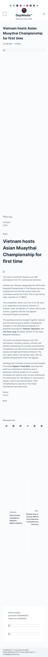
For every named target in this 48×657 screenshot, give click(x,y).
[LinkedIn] (20, 426)
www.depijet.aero (27, 652)
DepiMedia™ (24, 15)
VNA (5, 297)
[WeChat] (37, 5)
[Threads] (30, 5)
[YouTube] (27, 5)
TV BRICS (18, 44)
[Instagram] (20, 5)
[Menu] (44, 14)
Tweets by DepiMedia (17, 618)
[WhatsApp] (10, 5)
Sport (5, 234)
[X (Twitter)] (17, 5)
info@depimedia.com (11, 654)
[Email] (41, 426)
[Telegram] (24, 5)
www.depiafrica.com (11, 652)
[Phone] (34, 5)
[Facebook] (14, 5)
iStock (5, 395)
